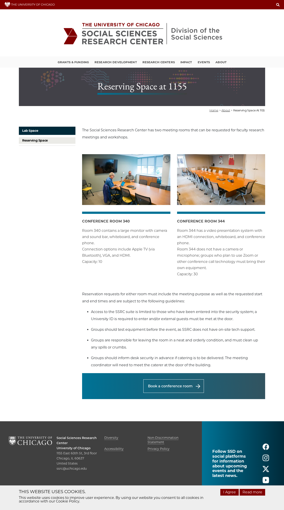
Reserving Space (35, 140)
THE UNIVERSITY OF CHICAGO (32, 4)
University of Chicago (74, 448)
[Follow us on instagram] (265, 460)
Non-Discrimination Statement (163, 440)
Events (204, 62)
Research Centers (158, 62)
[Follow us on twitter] (265, 471)
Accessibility (114, 449)
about (225, 110)
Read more (252, 492)
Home (213, 110)
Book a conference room (170, 386)
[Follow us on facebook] (265, 449)
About (221, 62)
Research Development (116, 62)
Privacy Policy (159, 449)
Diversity (111, 438)
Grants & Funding (73, 62)
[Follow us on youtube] (265, 482)
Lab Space (30, 131)
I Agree (229, 492)
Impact (186, 62)
